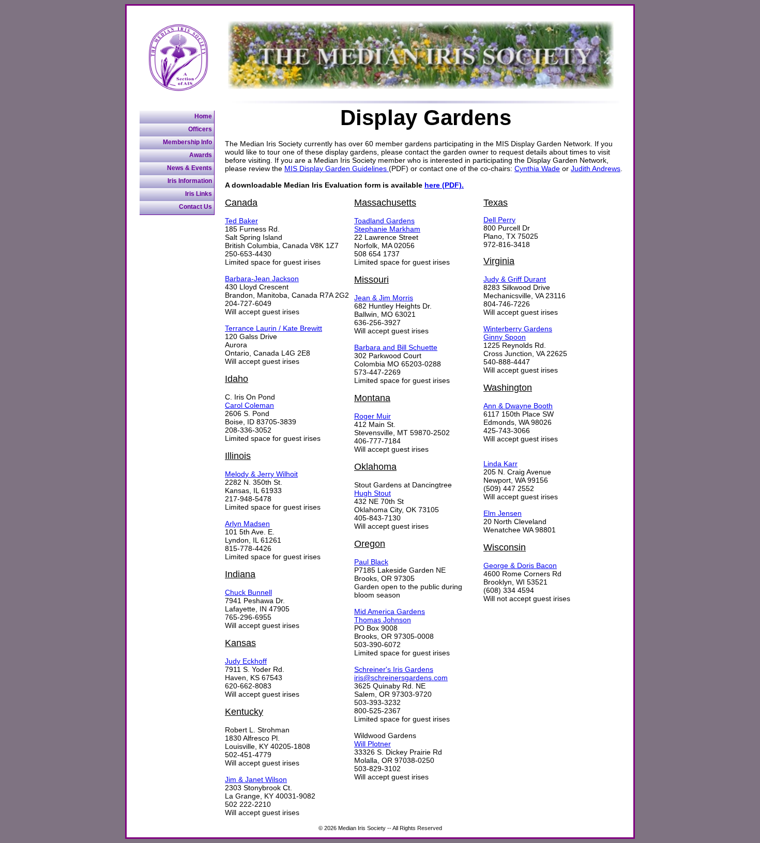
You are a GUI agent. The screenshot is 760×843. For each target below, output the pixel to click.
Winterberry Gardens (517, 329)
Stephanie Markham (387, 229)
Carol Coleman (249, 405)
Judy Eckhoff (246, 661)
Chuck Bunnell (248, 592)
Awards (200, 155)
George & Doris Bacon (520, 565)
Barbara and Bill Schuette (395, 347)
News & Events (189, 168)
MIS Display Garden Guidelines (336, 168)
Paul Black (371, 562)
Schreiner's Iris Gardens (393, 669)
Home (203, 116)
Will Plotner (372, 744)
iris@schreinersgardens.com (401, 677)
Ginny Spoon (504, 337)
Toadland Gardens (384, 221)
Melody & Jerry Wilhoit (261, 474)
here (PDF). (444, 185)
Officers (200, 129)
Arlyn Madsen (247, 523)
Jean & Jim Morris (383, 298)
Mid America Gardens (389, 611)
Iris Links (198, 193)
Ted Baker (241, 221)
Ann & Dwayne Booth (518, 406)
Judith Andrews (595, 168)
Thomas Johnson (382, 620)
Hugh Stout (372, 493)
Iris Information (190, 181)
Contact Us (195, 206)
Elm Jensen (502, 513)
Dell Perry (499, 220)
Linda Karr (500, 463)
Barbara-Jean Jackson (262, 278)
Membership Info (187, 142)
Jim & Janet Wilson (256, 779)
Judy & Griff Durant (514, 279)
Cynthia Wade (537, 168)
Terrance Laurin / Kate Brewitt (273, 328)
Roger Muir (372, 416)
